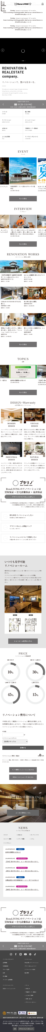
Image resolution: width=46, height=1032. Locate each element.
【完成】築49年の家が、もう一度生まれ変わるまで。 (22, 862)
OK (15, 1029)
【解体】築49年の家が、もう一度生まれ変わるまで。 (22, 889)
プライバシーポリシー (26, 1029)
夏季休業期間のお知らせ (13, 852)
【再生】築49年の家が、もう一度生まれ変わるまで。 (22, 871)
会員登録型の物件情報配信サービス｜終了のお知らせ (22, 880)
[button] (21, 60)
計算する (23, 747)
